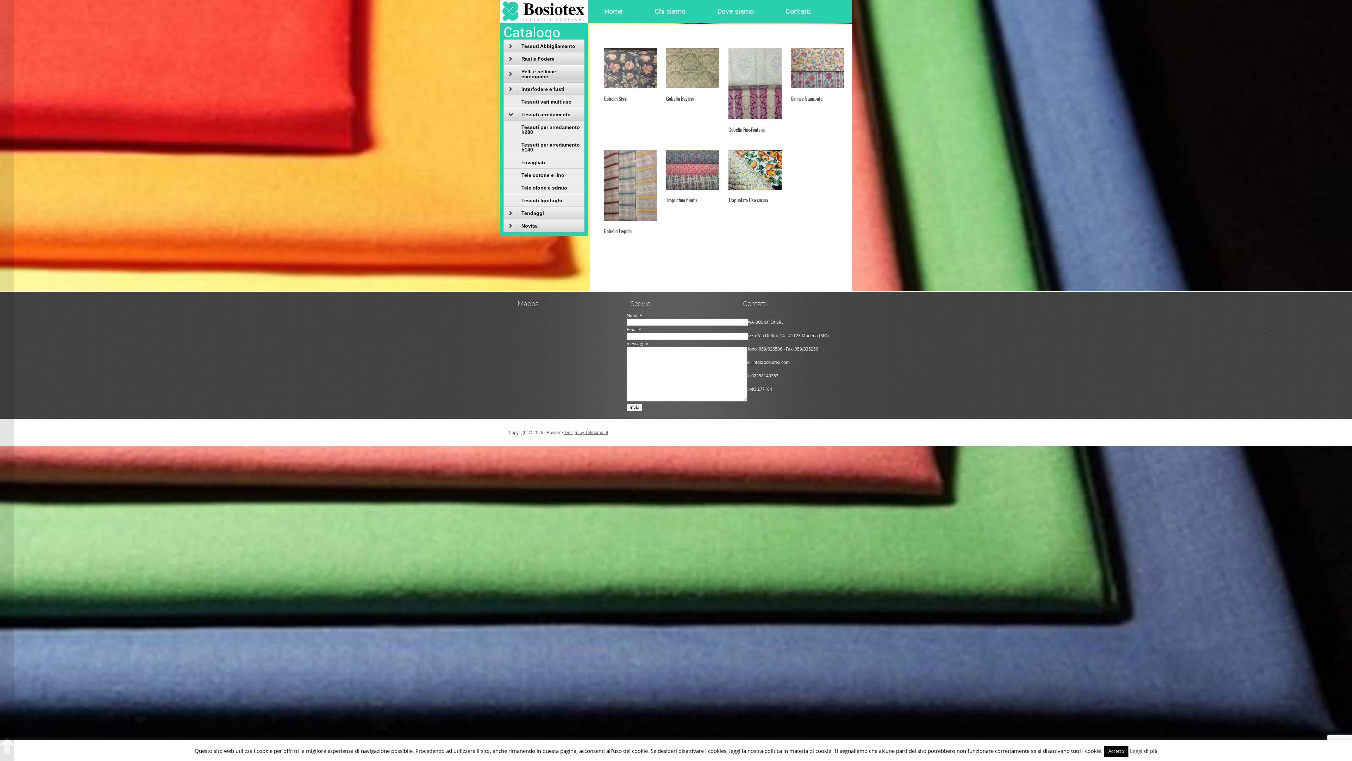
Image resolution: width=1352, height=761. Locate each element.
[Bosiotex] (544, 21)
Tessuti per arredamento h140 (550, 147)
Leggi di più (1143, 750)
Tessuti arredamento (546, 114)
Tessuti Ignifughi (541, 200)
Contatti (798, 11)
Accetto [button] (1116, 751)
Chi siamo (670, 11)
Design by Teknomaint (586, 432)
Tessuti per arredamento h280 (550, 129)
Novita (529, 226)
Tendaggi (532, 213)
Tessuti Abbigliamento (548, 46)
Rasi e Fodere (538, 59)
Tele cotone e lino (542, 175)
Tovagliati (533, 162)
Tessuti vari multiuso (546, 102)
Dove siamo (735, 11)
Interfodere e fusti (542, 89)
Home (613, 11)
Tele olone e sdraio (544, 188)
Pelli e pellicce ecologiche (538, 74)
